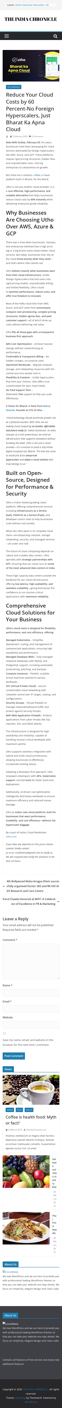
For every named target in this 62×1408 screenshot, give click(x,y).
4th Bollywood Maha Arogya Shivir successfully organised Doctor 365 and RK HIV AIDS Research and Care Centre (33, 886)
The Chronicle (13, 87)
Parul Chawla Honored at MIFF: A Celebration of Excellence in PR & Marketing (29, 901)
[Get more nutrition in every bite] (26, 1182)
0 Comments (37, 136)
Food (19, 1110)
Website (8, 1017)
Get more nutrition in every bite (54, 1173)
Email (7, 1001)
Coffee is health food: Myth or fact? (31, 1120)
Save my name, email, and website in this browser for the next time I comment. (28, 1042)
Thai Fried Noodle (54, 1224)
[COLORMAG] (10, 1272)
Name (7, 985)
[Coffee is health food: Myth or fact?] (31, 1076)
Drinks (10, 1110)
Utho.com (11, 836)
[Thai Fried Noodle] (26, 1234)
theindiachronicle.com (36, 1129)
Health (29, 1110)
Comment (10, 940)
